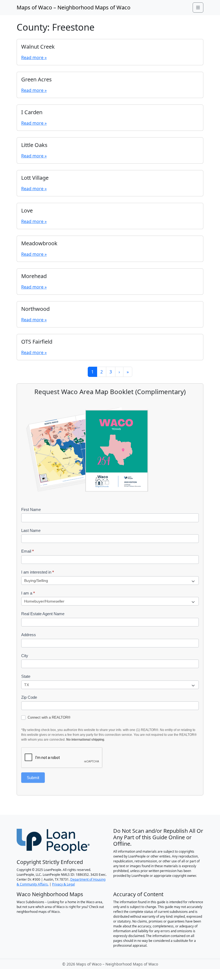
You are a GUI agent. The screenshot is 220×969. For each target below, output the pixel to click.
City (24, 655)
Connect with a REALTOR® (49, 717)
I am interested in (37, 572)
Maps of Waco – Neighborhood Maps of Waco (73, 7)
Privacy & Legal (63, 884)
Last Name (31, 530)
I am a (28, 593)
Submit (33, 777)
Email (27, 551)
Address (28, 634)
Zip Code (29, 697)
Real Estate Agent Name (42, 613)
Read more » (34, 57)
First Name (31, 509)
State (25, 676)
